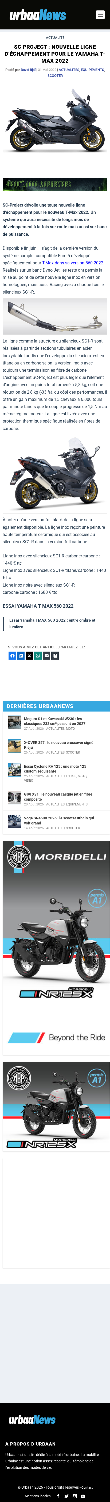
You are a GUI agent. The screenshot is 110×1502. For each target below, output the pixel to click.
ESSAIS (71, 776)
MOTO (70, 729)
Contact (87, 1487)
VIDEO (28, 780)
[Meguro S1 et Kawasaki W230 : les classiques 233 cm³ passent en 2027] (14, 722)
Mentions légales (38, 1496)
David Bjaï (28, 70)
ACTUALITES (69, 70)
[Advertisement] (55, 1213)
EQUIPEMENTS (92, 70)
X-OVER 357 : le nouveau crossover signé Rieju (58, 745)
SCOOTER (55, 76)
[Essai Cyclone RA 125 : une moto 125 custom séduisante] (14, 770)
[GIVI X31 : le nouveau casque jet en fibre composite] (14, 797)
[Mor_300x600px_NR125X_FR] (56, 948)
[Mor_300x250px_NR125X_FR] (56, 1106)
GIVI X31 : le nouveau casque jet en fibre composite (58, 796)
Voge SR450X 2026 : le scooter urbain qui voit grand (59, 820)
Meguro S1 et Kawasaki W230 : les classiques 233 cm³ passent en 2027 (54, 721)
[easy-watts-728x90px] (55, 189)
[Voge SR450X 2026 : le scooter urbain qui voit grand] (14, 821)
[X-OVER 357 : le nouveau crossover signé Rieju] (14, 746)
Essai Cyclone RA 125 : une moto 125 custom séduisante (55, 768)
